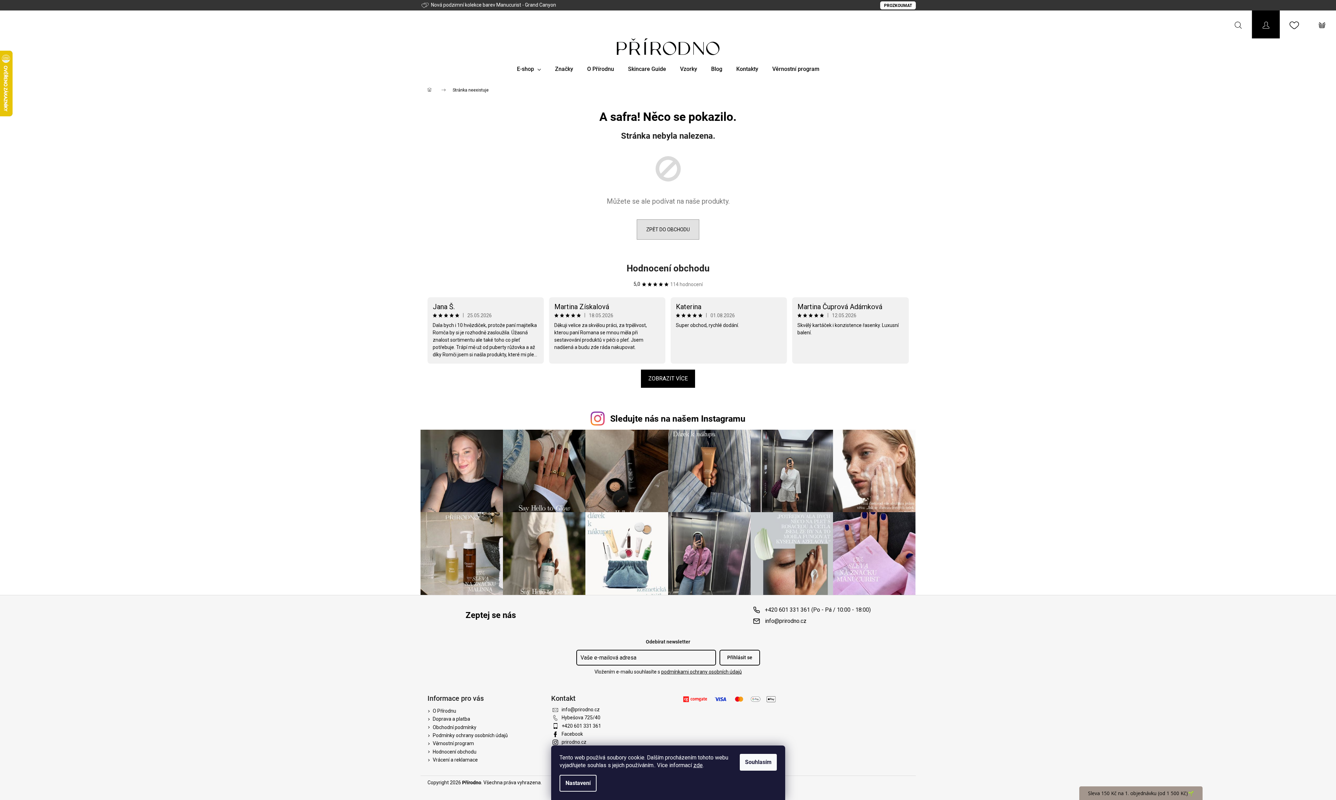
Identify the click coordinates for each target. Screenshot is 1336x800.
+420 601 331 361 (581, 726)
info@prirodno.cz (785, 621)
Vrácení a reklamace (455, 760)
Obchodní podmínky (454, 727)
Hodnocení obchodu (668, 268)
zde (698, 765)
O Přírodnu (444, 711)
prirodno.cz (574, 742)
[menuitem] (529, 69)
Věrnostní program (453, 743)
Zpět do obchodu (668, 229)
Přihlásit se (739, 657)
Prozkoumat (898, 5)
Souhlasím (758, 762)
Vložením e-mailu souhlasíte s (668, 672)
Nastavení (578, 783)
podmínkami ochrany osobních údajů (701, 672)
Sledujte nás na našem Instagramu (677, 419)
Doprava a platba (451, 719)
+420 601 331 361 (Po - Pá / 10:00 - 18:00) (818, 609)
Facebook (572, 734)
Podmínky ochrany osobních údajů (470, 735)
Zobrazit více (668, 378)
